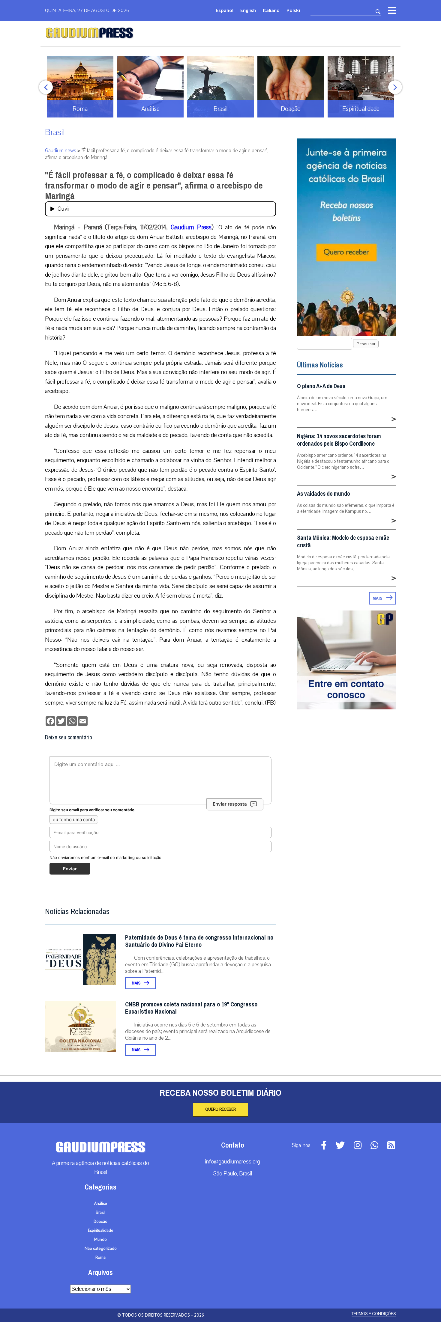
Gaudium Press (191, 227)
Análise (100, 1203)
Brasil (55, 132)
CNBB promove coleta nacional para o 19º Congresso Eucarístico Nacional (191, 1008)
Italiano (271, 10)
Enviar (70, 869)
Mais (136, 983)
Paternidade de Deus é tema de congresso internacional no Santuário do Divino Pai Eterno (199, 941)
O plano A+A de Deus (321, 386)
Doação (100, 1221)
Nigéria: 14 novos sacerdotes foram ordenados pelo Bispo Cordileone (339, 439)
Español (224, 10)
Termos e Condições (374, 1314)
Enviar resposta (230, 804)
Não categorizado (101, 1248)
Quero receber (220, 1109)
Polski (293, 10)
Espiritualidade (100, 1230)
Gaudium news (60, 150)
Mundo (100, 1239)
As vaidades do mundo (323, 494)
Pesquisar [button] (365, 344)
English (248, 10)
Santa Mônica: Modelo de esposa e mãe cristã (343, 541)
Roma (100, 1257)
